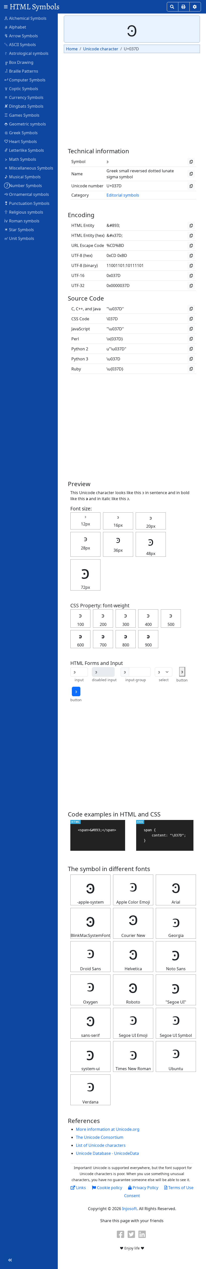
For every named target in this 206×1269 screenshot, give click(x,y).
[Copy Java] (191, 309)
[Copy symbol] (191, 162)
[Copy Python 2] (191, 349)
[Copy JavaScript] (191, 329)
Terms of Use (180, 1187)
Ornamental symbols (26, 194)
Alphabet (15, 27)
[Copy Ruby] (191, 369)
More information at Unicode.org (107, 1129)
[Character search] (172, 7)
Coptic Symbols (21, 88)
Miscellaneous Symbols (29, 168)
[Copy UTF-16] (191, 275)
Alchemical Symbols (25, 18)
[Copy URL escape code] (191, 245)
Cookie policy (109, 1187)
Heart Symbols (20, 141)
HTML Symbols (35, 6)
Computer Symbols (24, 80)
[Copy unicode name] (191, 174)
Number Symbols (23, 185)
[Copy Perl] (191, 339)
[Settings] (195, 7)
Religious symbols (24, 212)
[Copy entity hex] (191, 235)
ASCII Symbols (20, 44)
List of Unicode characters (101, 1145)
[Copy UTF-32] (191, 286)
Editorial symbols (123, 195)
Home (72, 49)
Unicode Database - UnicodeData (107, 1153)
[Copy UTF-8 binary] (191, 265)
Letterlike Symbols (24, 150)
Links (80, 1187)
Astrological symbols (26, 53)
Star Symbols (19, 229)
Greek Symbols (21, 132)
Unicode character (100, 49)
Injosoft (129, 1208)
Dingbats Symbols (24, 106)
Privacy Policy (145, 1187)
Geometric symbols (25, 124)
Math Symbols (20, 159)
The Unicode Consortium (99, 1137)
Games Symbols (21, 115)
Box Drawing (19, 62)
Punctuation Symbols (27, 203)
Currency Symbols (24, 97)
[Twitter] (132, 1234)
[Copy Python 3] (191, 359)
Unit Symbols (19, 238)
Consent (132, 1195)
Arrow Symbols (21, 36)
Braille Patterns (21, 71)
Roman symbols (21, 221)
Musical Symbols (23, 177)
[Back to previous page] (10, 1260)
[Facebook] (121, 1234)
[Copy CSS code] (191, 319)
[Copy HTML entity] (191, 225)
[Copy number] (191, 186)
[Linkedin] (142, 1234)
